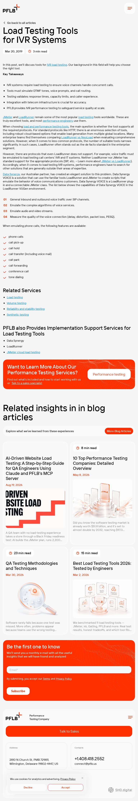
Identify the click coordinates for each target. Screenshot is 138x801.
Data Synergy (11, 174)
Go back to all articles (21, 23)
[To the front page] (11, 8)
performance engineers (58, 120)
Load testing (15, 297)
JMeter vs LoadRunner (116, 161)
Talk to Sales (69, 731)
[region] (46, 784)
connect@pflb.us (86, 763)
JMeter (7, 117)
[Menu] (129, 8)
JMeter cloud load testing (23, 352)
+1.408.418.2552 (89, 758)
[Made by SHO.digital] (120, 790)
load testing (85, 117)
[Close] (82, 778)
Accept (65, 787)
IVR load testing (57, 64)
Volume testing (16, 303)
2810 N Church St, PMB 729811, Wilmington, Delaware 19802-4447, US (34, 761)
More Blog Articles (119, 431)
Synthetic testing (18, 314)
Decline (28, 787)
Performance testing (109, 374)
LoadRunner (26, 117)
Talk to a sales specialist (27, 383)
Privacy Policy (67, 779)
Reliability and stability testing (26, 309)
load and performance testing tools (46, 126)
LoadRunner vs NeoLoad (77, 137)
